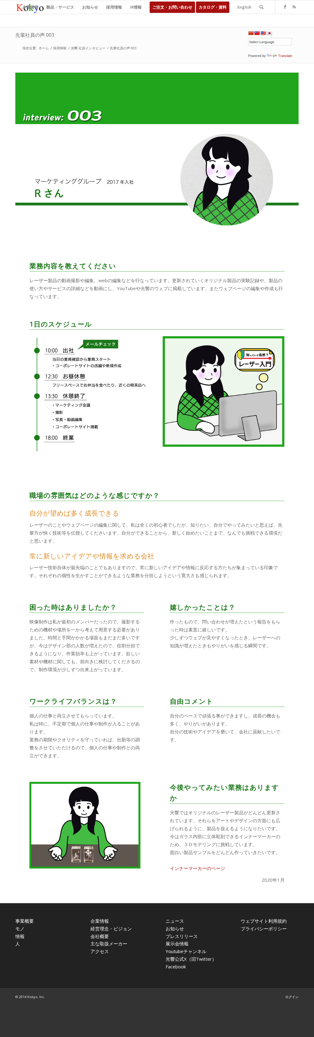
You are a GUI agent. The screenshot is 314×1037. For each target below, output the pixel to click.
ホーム (44, 48)
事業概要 (24, 921)
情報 (20, 936)
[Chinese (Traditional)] (257, 33)
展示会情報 (177, 943)
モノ (20, 928)
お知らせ (175, 928)
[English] (263, 33)
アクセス (99, 951)
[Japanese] (269, 33)
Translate (285, 56)
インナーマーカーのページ (197, 868)
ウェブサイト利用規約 (264, 921)
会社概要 (99, 936)
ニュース (175, 921)
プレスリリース (182, 936)
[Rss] (294, 6)
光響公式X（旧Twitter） (191, 959)
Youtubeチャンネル (186, 951)
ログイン (292, 996)
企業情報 (99, 921)
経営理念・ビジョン (111, 928)
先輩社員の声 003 (34, 35)
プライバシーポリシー (264, 928)
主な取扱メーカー (108, 943)
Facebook (176, 966)
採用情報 (60, 48)
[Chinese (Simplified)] (251, 33)
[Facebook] (284, 6)
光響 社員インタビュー (88, 48)
